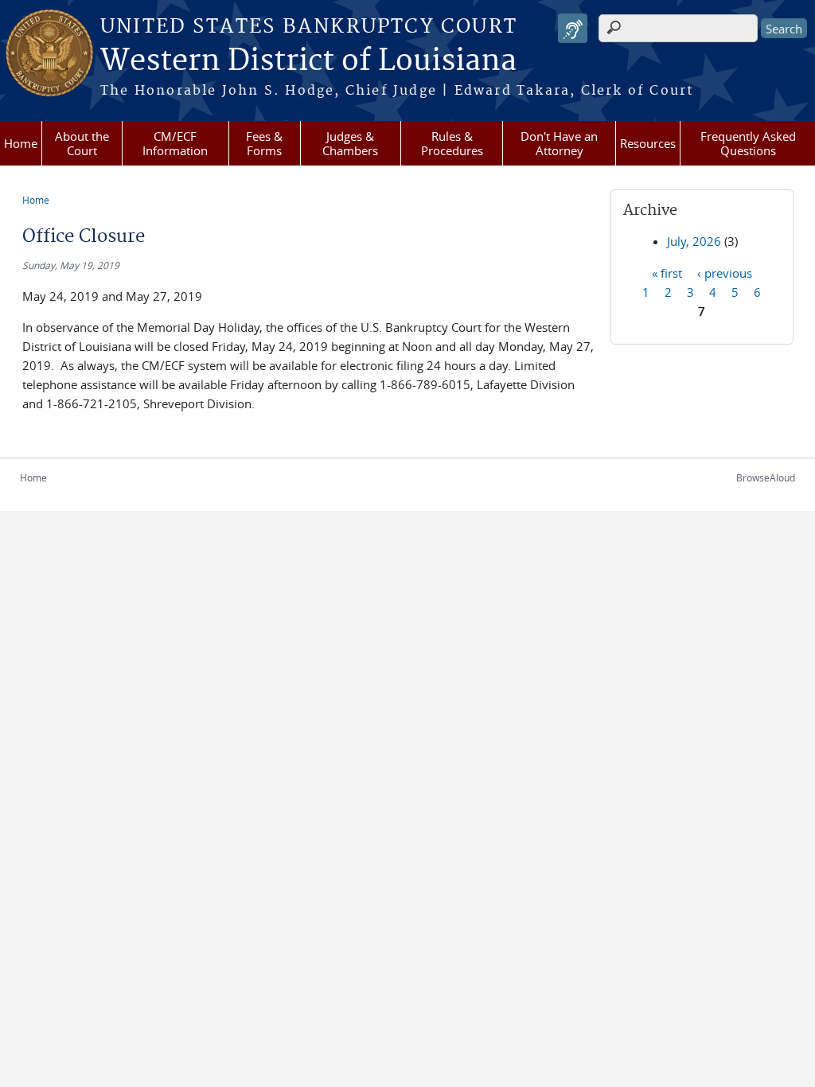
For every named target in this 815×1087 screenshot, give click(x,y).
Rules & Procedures (452, 143)
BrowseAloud (765, 477)
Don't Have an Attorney (559, 143)
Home (20, 143)
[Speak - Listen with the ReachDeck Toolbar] (572, 28)
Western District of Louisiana (308, 61)
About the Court (82, 143)
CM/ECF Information (175, 143)
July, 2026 (694, 241)
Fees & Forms (264, 143)
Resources (648, 143)
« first (667, 272)
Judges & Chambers (350, 143)
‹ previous (724, 272)
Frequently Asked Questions (748, 143)
